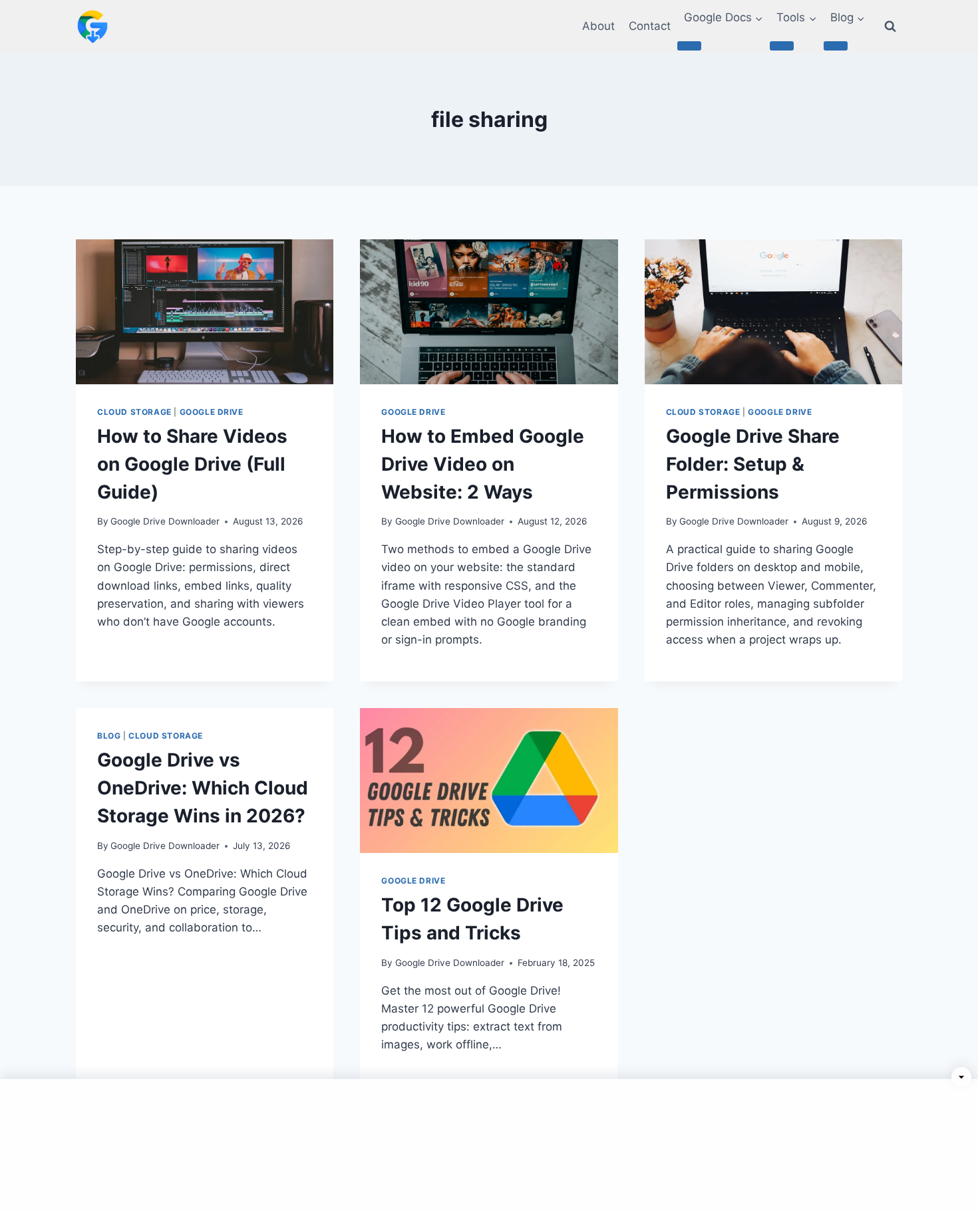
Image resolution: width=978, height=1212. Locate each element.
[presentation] (204, 311)
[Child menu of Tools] (782, 46)
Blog (108, 736)
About (598, 26)
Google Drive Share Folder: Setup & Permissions (753, 464)
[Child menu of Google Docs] (689, 46)
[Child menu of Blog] (836, 46)
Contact (650, 26)
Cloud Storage (134, 412)
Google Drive (212, 412)
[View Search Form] (890, 27)
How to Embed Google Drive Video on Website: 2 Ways (482, 464)
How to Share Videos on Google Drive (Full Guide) (192, 464)
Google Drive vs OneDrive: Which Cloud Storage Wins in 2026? (202, 788)
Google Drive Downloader (165, 521)
